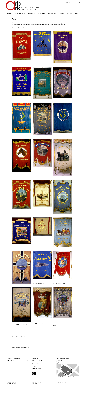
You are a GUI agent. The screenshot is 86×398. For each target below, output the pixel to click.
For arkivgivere (41, 13)
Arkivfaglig (61, 13)
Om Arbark (69, 13)
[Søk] (79, 2)
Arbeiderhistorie (52, 13)
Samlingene (9, 13)
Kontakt (76, 13)
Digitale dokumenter (20, 13)
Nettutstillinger (31, 13)
